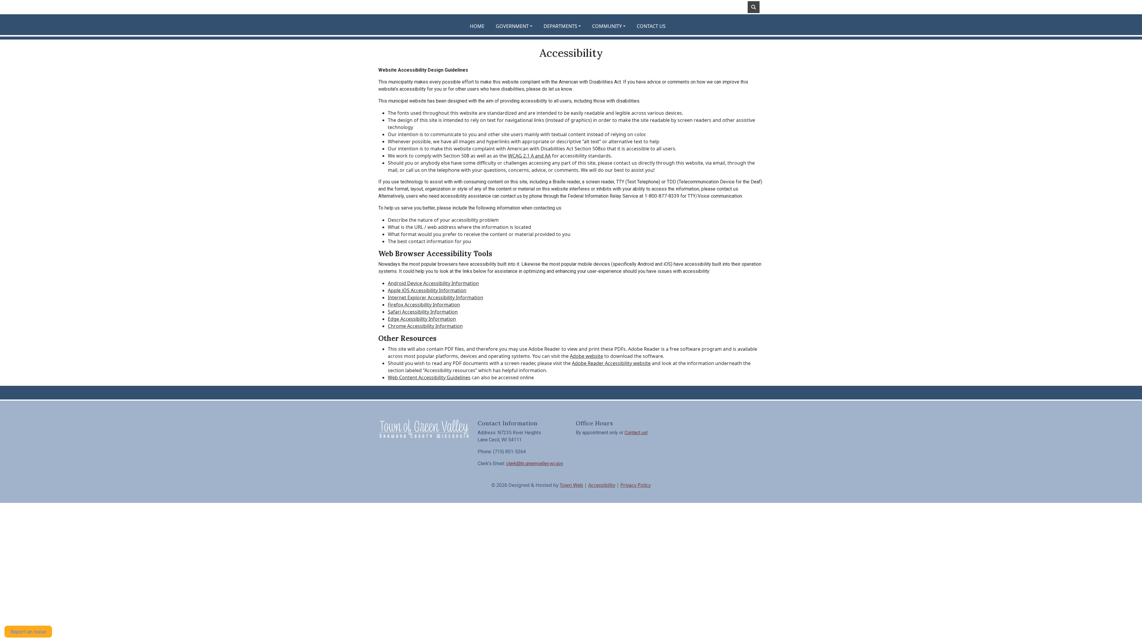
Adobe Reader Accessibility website (611, 363)
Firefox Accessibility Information (424, 304)
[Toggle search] (754, 7)
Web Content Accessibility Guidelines (429, 377)
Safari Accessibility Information (423, 312)
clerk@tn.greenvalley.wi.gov (534, 463)
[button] (517, 26)
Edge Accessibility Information (422, 319)
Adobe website (586, 356)
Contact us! (636, 432)
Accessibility (601, 485)
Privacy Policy (635, 485)
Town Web (571, 485)
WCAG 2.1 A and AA (529, 155)
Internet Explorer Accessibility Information (435, 297)
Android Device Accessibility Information (433, 283)
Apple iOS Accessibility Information (427, 290)
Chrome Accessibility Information (425, 326)
